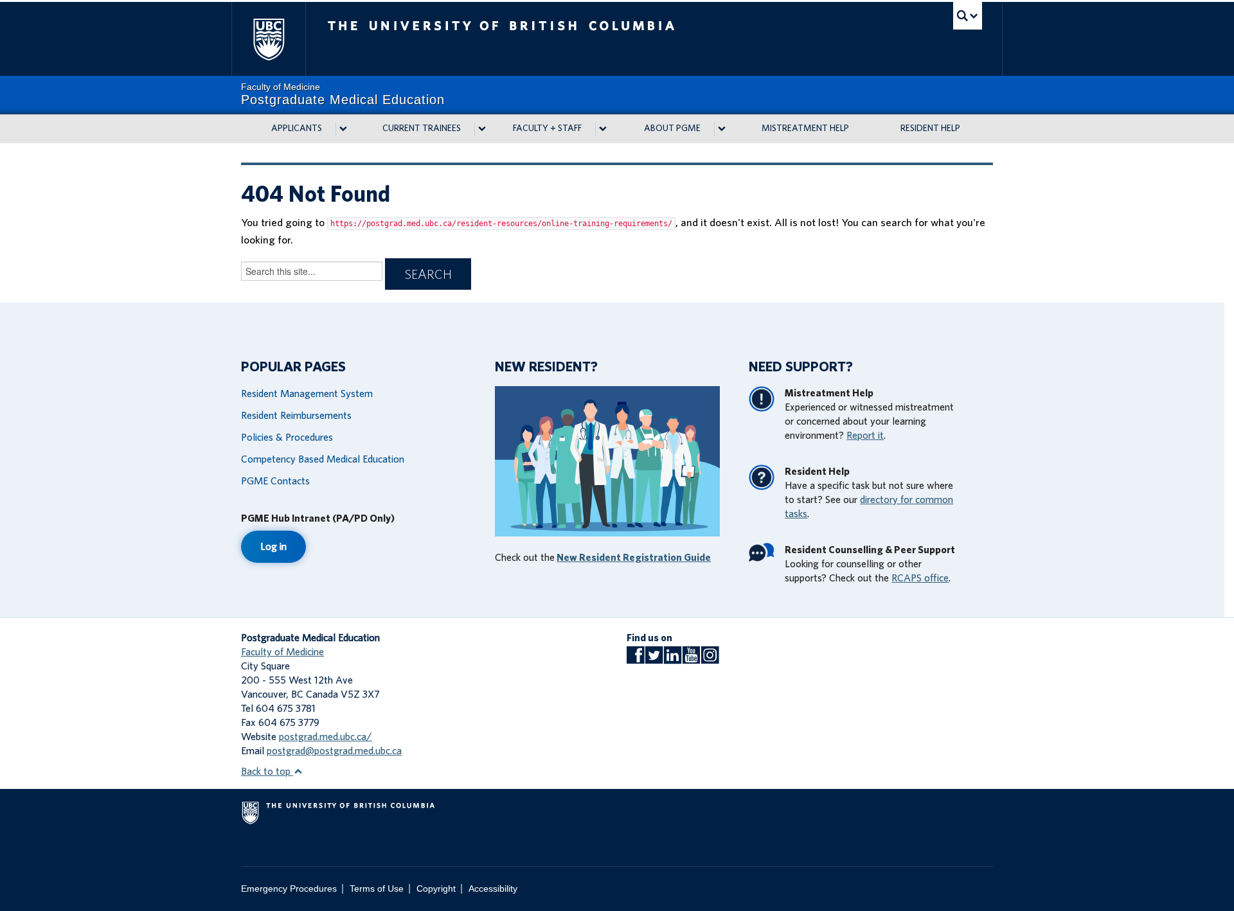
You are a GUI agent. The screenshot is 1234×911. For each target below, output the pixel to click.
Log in (273, 547)
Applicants (296, 128)
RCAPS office (920, 578)
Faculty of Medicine (282, 652)
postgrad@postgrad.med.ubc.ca (334, 751)
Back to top (267, 771)
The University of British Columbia (268, 39)
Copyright (436, 889)
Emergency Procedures (289, 889)
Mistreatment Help (805, 128)
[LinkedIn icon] (672, 659)
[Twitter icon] (654, 659)
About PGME (672, 128)
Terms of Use (377, 889)
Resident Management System (307, 394)
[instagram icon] (710, 659)
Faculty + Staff (547, 128)
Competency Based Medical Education (322, 459)
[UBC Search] (967, 16)
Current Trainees (421, 128)
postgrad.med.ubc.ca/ (325, 737)
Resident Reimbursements (296, 416)
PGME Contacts (275, 481)
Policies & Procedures (287, 437)
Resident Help (930, 128)
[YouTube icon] (691, 659)
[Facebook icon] (635, 659)
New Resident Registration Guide (634, 558)
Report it (865, 435)
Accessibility (493, 889)
